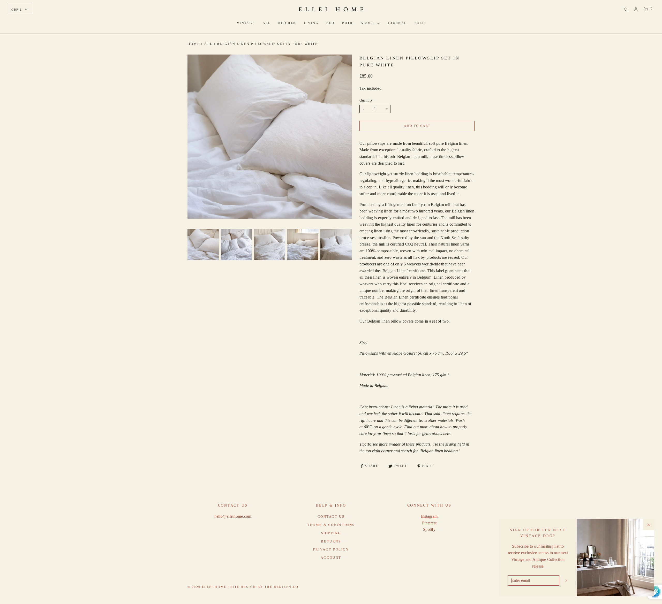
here (446, 433)
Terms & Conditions (331, 525)
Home (193, 44)
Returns (331, 541)
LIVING (311, 23)
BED (330, 23)
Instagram (429, 516)
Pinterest (429, 523)
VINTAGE (246, 23)
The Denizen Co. (282, 587)
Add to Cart (417, 126)
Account (331, 558)
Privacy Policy (331, 549)
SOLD (420, 23)
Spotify (429, 529)
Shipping (331, 533)
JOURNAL (397, 23)
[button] (203, 244)
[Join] (566, 580)
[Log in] (636, 9)
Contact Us (331, 516)
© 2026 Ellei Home (207, 587)
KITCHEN (287, 23)
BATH (347, 23)
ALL (266, 23)
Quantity (366, 100)
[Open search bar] (626, 9)
